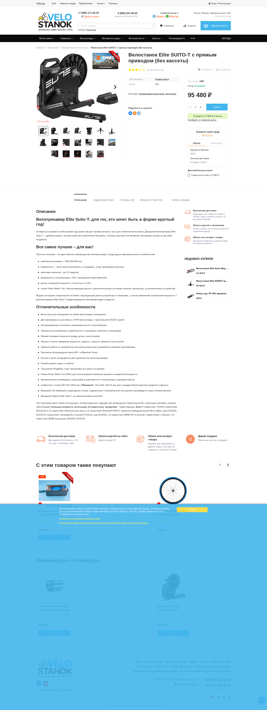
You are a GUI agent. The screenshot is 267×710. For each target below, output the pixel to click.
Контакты (113, 3)
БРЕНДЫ (226, 38)
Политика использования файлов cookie (79, 518)
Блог (54, 3)
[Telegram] (139, 113)
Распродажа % (177, 38)
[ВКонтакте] (130, 113)
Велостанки (45, 38)
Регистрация (224, 3)
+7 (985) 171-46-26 (88, 13)
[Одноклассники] (134, 113)
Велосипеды (87, 38)
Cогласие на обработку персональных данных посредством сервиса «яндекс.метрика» (103, 523)
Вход (213, 3)
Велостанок (91, 30)
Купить (217, 107)
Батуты (156, 38)
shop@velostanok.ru (169, 13)
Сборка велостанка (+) (205, 175)
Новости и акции (67, 3)
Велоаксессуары (111, 38)
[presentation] (40, 87)
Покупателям (85, 3)
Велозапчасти (136, 38)
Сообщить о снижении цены (202, 120)
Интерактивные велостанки (75, 48)
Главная (40, 48)
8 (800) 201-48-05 (127, 13)
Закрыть (263, 708)
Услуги (100, 3)
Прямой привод (162, 79)
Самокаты (66, 38)
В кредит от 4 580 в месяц (207, 116)
